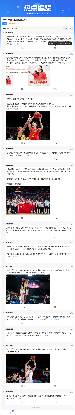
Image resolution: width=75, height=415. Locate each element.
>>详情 (15, 44)
